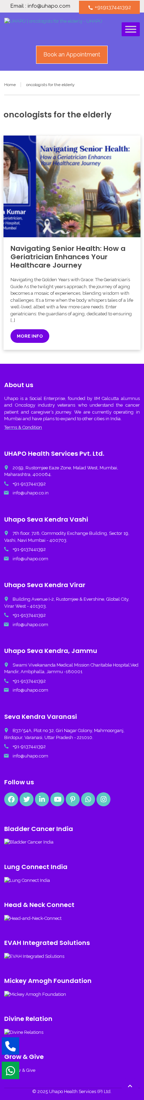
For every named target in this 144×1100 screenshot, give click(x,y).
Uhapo (11, 398)
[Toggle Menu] (130, 29)
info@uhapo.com (30, 558)
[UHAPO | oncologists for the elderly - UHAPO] (53, 30)
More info (30, 336)
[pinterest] (73, 799)
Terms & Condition (23, 427)
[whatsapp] (88, 799)
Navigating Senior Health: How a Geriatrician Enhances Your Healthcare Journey (67, 257)
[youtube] (57, 799)
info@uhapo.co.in (31, 492)
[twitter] (27, 799)
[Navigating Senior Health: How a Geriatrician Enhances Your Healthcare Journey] (71, 187)
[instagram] (103, 799)
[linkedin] (42, 799)
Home (10, 84)
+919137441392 (109, 7)
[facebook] (11, 799)
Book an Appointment (71, 54)
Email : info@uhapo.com (40, 6)
